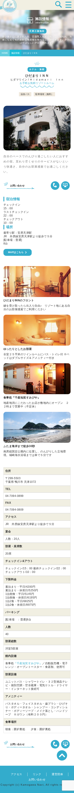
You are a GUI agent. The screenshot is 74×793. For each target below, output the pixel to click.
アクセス (16, 774)
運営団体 (57, 774)
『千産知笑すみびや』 (28, 663)
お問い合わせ (37, 779)
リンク (37, 774)
